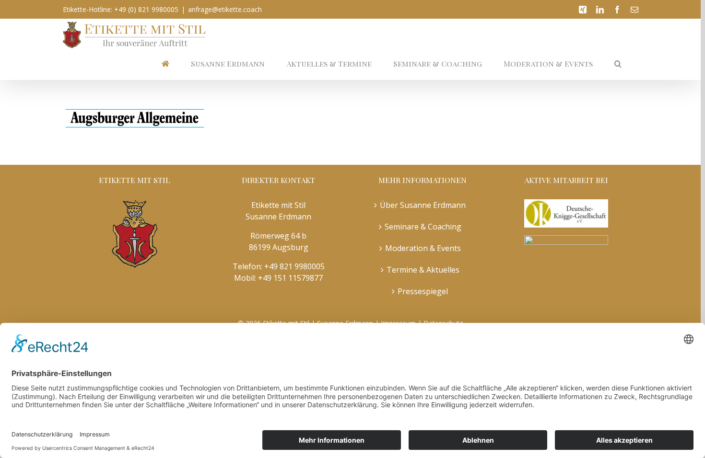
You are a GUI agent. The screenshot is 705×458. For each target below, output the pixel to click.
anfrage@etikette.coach (225, 9)
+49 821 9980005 (294, 266)
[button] (618, 64)
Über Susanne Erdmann (423, 205)
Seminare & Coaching (423, 226)
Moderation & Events (423, 248)
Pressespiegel (423, 291)
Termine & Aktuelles (423, 269)
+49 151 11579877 (290, 278)
